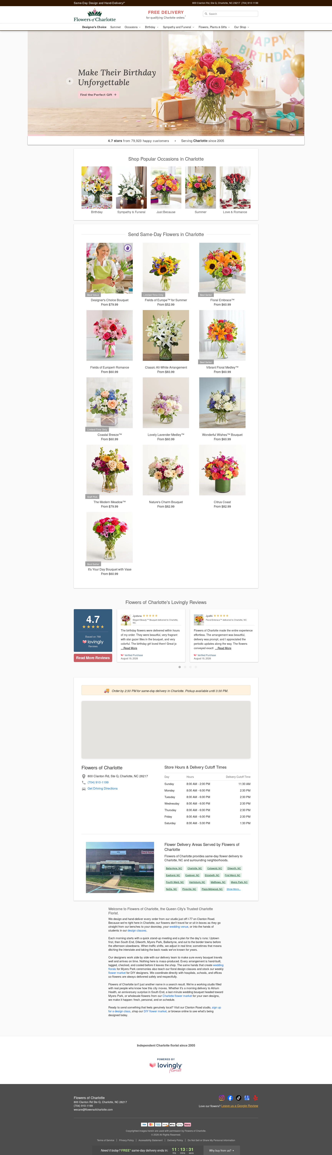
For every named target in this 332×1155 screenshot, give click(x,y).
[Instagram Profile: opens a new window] (221, 1098)
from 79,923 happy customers (138, 140)
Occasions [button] (131, 27)
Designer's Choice (94, 27)
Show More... (234, 889)
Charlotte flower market (177, 996)
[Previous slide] (69, 81)
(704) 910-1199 (98, 782)
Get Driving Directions (103, 788)
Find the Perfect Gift (96, 95)
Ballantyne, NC (174, 868)
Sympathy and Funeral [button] (177, 27)
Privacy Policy (126, 1140)
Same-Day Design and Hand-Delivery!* (99, 3)
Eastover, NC (192, 875)
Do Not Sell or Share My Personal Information (211, 1140)
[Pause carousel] (161, 126)
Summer (115, 27)
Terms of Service (105, 1140)
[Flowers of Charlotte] (101, 14)
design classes (137, 930)
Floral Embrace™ (214, 619)
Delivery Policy (175, 1140)
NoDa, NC (171, 889)
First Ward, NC (232, 875)
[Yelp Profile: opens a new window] (255, 1098)
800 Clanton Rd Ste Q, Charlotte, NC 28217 (100, 1102)
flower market (117, 973)
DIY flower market (155, 1011)
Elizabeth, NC (212, 875)
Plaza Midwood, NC (212, 889)
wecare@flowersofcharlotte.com (93, 1109)
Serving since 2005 (202, 140)
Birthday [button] (150, 27)
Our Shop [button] (240, 27)
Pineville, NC (189, 889)
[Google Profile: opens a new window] (247, 1098)
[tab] (166, 126)
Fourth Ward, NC (175, 882)
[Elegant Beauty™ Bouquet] (126, 619)
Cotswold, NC (214, 868)
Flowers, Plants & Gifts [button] (213, 27)
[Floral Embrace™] (199, 619)
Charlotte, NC (195, 868)
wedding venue (178, 926)
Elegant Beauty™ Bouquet (145, 619)
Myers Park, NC (239, 882)
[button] (179, 667)
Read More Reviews (93, 657)
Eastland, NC (173, 875)
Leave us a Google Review (239, 1106)
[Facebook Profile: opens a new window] (230, 1098)
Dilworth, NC (234, 868)
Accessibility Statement (151, 1140)
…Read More (129, 648)
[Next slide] (262, 81)
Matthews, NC (218, 882)
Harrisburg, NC (197, 882)
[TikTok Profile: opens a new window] (238, 1098)
